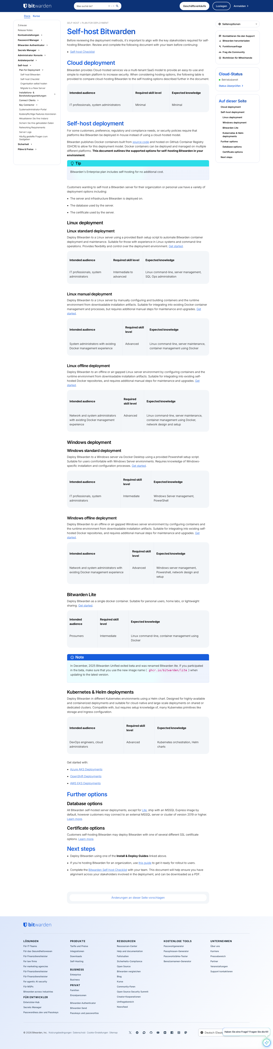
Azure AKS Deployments (86, 769)
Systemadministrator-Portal (32, 109)
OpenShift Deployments (85, 776)
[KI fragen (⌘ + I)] (266, 1042)
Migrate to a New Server (32, 88)
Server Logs (25, 132)
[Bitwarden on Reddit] (137, 1032)
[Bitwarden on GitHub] (151, 1032)
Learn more (74, 819)
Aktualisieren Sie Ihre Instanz (33, 118)
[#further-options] (65, 794)
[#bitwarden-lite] (65, 594)
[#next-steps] (65, 848)
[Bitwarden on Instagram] (178, 1032)
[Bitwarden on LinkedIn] (164, 1032)
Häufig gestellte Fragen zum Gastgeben (33, 138)
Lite (144, 810)
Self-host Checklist (29, 79)
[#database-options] (65, 803)
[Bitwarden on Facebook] (171, 1032)
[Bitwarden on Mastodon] (185, 1032)
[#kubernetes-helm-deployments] (65, 692)
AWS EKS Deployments (85, 783)
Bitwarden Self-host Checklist (107, 869)
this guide (145, 863)
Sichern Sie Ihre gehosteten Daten (36, 123)
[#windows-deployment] (65, 442)
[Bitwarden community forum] (144, 1032)
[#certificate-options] (65, 828)
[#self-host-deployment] (65, 123)
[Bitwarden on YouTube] (158, 1032)
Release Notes (25, 30)
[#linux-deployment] (65, 222)
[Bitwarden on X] (130, 1032)
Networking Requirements (32, 127)
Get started (176, 246)
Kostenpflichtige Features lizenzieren (37, 114)
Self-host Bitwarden (30, 74)
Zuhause (22, 25)
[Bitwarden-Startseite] (47, 6)
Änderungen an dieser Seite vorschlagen (138, 897)
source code (141, 142)
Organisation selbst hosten (33, 83)
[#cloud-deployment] (65, 62)
